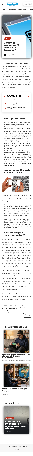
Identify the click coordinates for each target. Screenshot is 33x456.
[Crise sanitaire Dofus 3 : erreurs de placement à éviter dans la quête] (16, 375)
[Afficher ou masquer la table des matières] (25, 96)
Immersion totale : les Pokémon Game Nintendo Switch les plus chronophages (16, 356)
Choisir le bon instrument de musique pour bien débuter (15, 425)
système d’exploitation (12, 247)
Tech (7, 39)
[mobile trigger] (3, 4)
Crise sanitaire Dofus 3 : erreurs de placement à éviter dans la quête (14, 389)
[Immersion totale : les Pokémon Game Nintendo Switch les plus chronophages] (16, 341)
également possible (12, 196)
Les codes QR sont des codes (15, 63)
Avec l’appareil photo (12, 100)
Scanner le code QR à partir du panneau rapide (15, 103)
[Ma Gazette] (13, 4)
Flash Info (9, 418)
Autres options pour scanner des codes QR (16, 108)
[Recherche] (26, 4)
